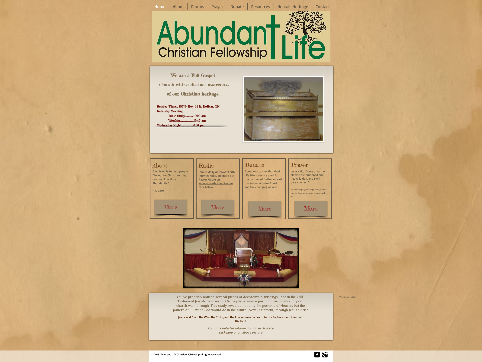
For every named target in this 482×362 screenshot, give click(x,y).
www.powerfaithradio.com (216, 183)
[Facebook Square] (317, 354)
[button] (283, 109)
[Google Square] (325, 354)
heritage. (210, 94)
